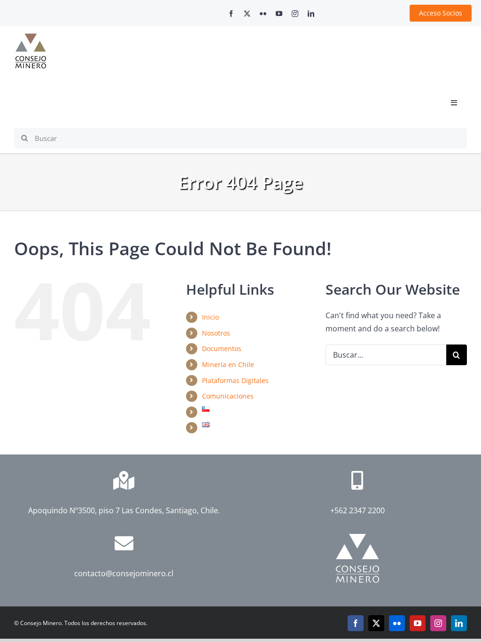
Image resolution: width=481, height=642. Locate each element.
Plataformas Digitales (235, 380)
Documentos (221, 348)
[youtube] (279, 13)
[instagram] (295, 13)
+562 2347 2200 (357, 510)
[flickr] (263, 13)
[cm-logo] (30, 37)
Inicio (210, 317)
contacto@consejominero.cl (123, 573)
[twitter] (247, 13)
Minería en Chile (228, 364)
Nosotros (216, 333)
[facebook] (231, 13)
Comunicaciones (228, 395)
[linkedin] (311, 13)
